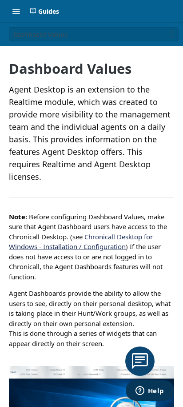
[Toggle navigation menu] (16, 11)
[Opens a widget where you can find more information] (149, 391)
